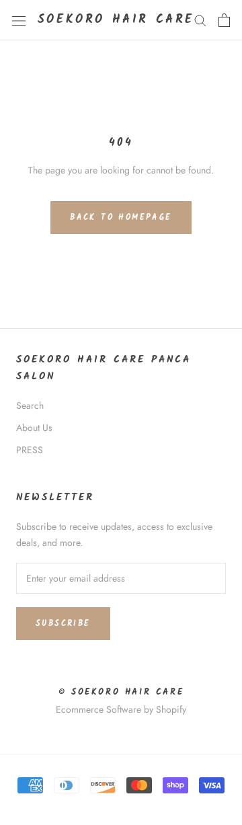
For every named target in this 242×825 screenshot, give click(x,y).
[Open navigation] (19, 20)
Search (30, 405)
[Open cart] (224, 20)
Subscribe (63, 623)
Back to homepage (120, 217)
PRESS (29, 450)
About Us (34, 427)
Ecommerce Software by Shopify (121, 709)
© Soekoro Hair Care (121, 692)
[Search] (200, 20)
